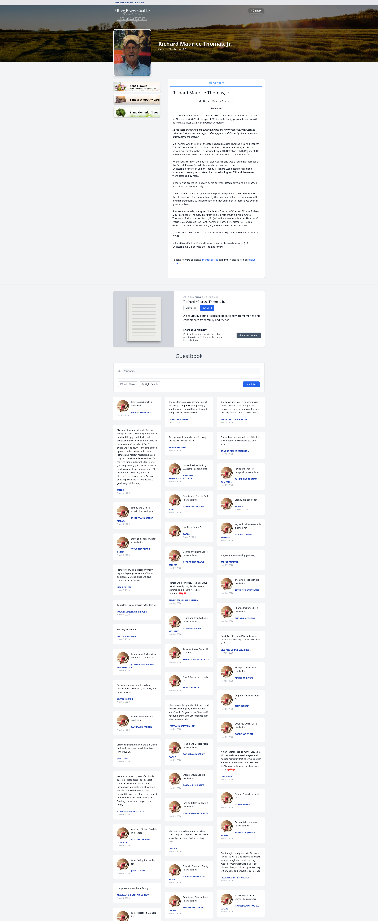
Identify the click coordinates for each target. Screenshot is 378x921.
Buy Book (207, 307)
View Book (191, 307)
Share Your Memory (249, 335)
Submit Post (251, 384)
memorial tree (210, 259)
